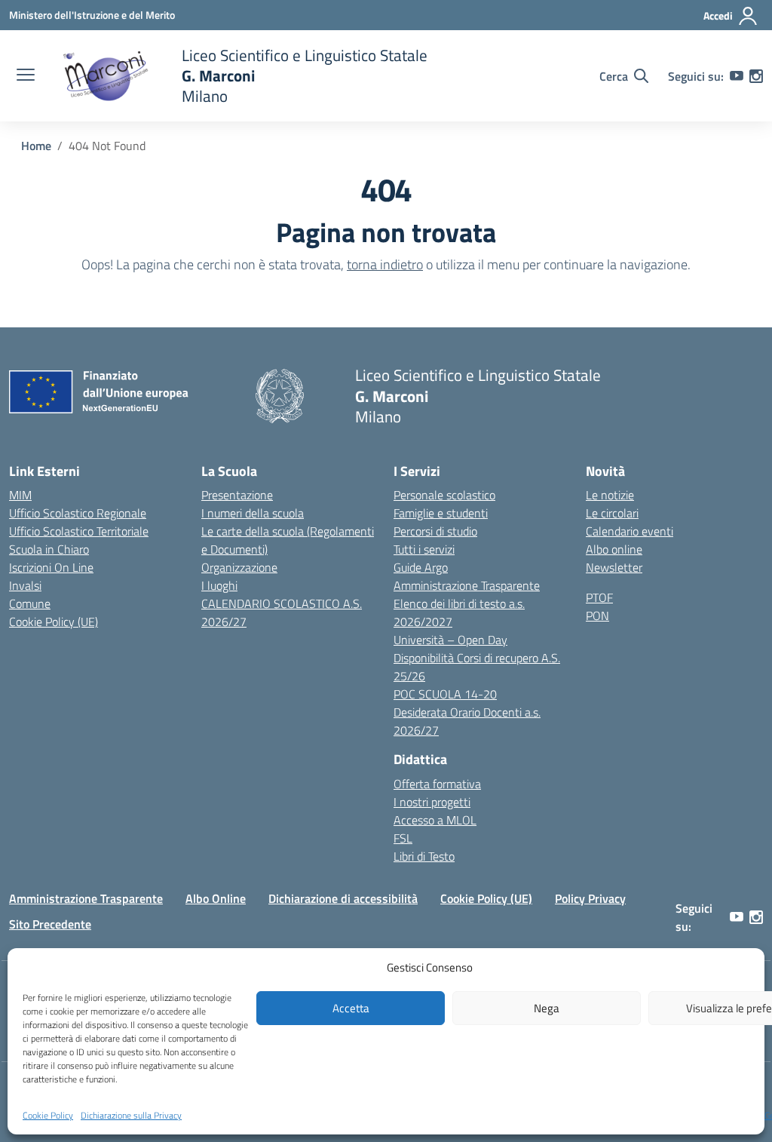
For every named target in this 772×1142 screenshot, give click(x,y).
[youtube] (736, 76)
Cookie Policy (48, 1115)
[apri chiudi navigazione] (26, 76)
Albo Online (215, 898)
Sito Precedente (50, 924)
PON (597, 615)
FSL (403, 838)
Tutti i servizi (424, 549)
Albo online (614, 549)
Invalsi (25, 585)
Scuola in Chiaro (49, 549)
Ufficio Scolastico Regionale (77, 513)
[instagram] (756, 76)
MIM (20, 495)
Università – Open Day (450, 640)
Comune (30, 603)
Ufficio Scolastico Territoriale (79, 531)
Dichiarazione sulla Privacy (131, 1115)
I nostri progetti (432, 802)
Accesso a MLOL (435, 820)
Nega (546, 1008)
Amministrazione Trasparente (467, 585)
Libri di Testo (424, 856)
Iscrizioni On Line (51, 567)
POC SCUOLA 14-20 (445, 694)
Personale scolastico (444, 495)
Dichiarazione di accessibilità (343, 898)
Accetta (350, 1008)
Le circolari (612, 513)
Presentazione (237, 495)
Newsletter (614, 567)
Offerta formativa (437, 784)
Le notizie (610, 495)
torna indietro (385, 264)
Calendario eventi (629, 531)
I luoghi (219, 585)
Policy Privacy (590, 898)
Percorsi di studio (435, 531)
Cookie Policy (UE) (53, 621)
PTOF (599, 597)
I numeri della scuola (252, 513)
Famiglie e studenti (441, 513)
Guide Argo (421, 567)
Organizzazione (239, 567)
